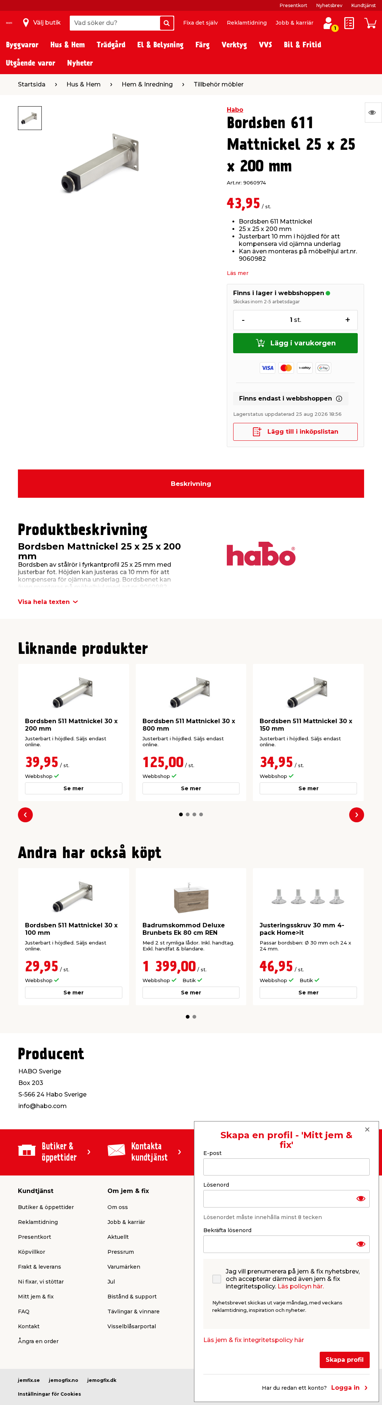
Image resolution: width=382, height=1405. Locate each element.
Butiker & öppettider (46, 1207)
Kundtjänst (363, 5)
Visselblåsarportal (131, 1326)
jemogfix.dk (101, 1380)
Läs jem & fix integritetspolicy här (253, 1340)
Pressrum (120, 1252)
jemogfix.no (63, 1380)
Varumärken (123, 1266)
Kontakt (29, 1326)
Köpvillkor (31, 1252)
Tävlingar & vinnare (133, 1311)
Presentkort (293, 5)
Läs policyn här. (301, 1286)
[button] (181, 814)
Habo (235, 109)
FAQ (23, 1311)
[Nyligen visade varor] (373, 112)
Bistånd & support (132, 1296)
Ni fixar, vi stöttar (41, 1281)
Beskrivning (191, 483)
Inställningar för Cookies (49, 1394)
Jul (111, 1281)
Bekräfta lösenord (227, 1230)
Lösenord (216, 1184)
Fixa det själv (200, 22)
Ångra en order (38, 1341)
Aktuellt (118, 1237)
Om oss (117, 1207)
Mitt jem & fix (36, 1296)
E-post (212, 1153)
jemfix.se (29, 1380)
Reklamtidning (247, 22)
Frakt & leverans (39, 1266)
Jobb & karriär (294, 22)
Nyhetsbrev (329, 5)
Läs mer (237, 273)
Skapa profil (345, 1359)
